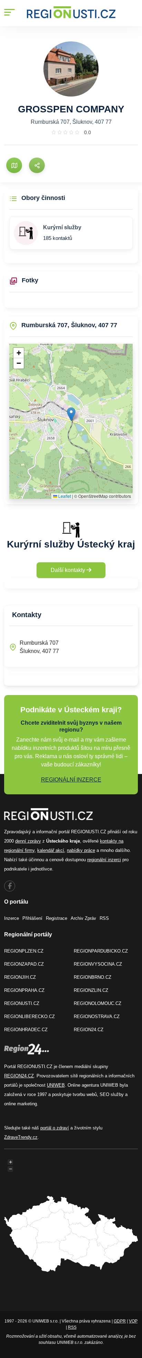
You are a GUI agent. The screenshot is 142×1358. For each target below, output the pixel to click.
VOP (133, 1321)
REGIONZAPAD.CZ (24, 964)
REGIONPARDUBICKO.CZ (101, 951)
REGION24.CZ (88, 1029)
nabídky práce (81, 850)
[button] (71, 414)
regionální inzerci (104, 859)
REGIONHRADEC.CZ (26, 1029)
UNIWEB (56, 1085)
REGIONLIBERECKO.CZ (29, 1016)
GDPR (120, 1321)
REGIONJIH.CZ (20, 977)
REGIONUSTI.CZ (21, 1003)
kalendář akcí (50, 850)
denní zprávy (28, 841)
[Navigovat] (14, 165)
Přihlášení (32, 918)
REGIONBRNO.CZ (92, 977)
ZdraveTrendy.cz (21, 1137)
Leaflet (64, 496)
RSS (104, 918)
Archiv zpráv (83, 918)
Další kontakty (69, 570)
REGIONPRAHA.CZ (24, 990)
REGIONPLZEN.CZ (23, 951)
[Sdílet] (37, 165)
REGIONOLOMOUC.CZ (97, 1003)
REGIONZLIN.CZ (91, 990)
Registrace (56, 918)
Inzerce (11, 918)
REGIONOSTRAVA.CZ (97, 1016)
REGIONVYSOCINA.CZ (98, 964)
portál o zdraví (54, 1127)
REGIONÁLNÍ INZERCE (71, 780)
